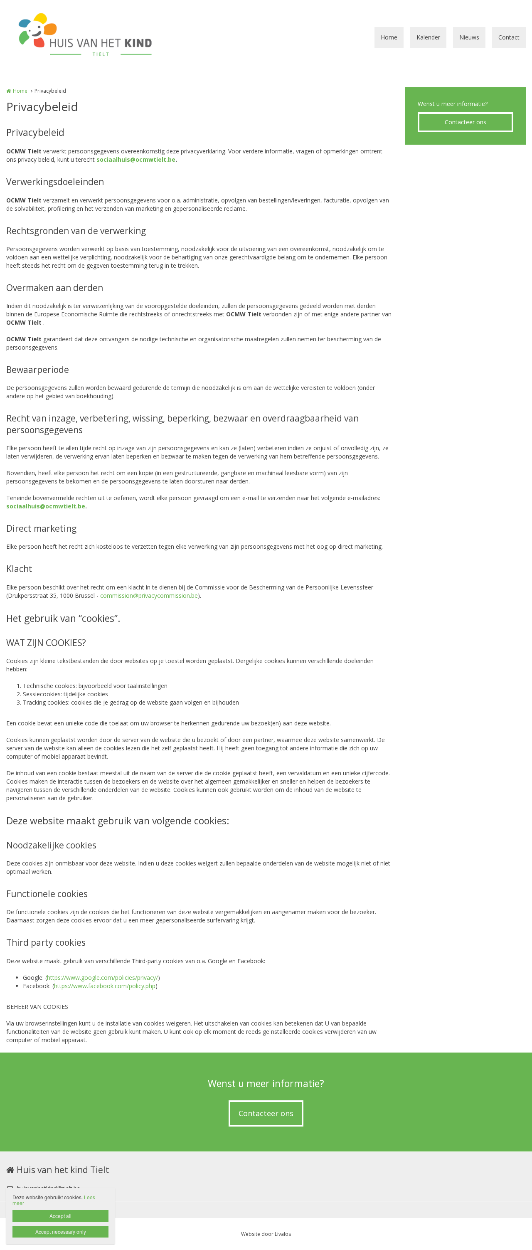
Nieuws (469, 37)
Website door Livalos (266, 1234)
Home (389, 37)
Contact (509, 37)
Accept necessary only (60, 1231)
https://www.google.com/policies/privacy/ (102, 977)
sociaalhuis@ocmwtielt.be (135, 159)
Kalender (428, 37)
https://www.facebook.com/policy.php (104, 986)
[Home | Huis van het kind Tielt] (98, 37)
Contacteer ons (465, 122)
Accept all (60, 1215)
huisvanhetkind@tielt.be (48, 1188)
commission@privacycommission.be (149, 595)
